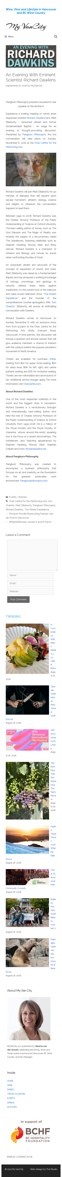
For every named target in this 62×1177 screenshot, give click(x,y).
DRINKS (10, 1103)
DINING (10, 1089)
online (52, 359)
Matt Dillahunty (24, 505)
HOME (10, 1081)
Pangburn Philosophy (34, 134)
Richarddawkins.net (36, 449)
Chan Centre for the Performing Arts (28, 501)
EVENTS (11, 1098)
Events (12, 497)
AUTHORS (12, 1107)
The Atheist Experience (36, 509)
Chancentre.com (32, 384)
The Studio (51, 1169)
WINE (9, 1085)
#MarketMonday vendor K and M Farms (30, 522)
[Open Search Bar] (56, 36)
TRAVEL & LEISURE (16, 1094)
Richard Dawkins (36, 118)
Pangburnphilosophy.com (33, 480)
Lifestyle (22, 497)
